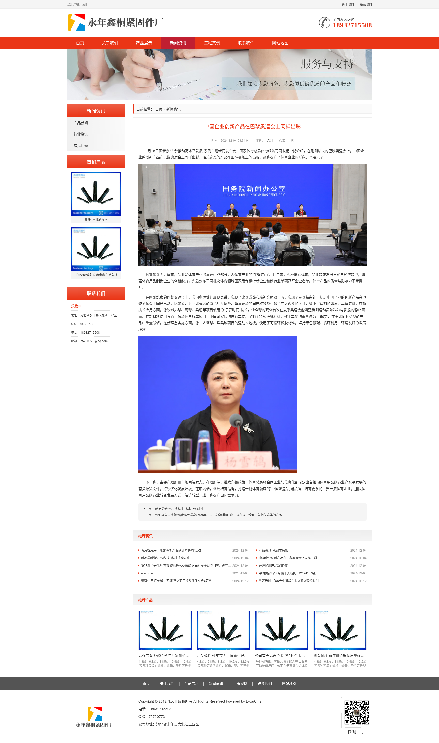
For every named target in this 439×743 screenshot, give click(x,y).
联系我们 (366, 4)
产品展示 (144, 43)
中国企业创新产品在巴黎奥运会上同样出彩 (313, 558)
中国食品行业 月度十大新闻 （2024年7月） (313, 573)
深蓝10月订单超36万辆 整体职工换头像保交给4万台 (195, 580)
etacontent (195, 573)
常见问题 (81, 145)
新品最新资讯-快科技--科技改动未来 (179, 509)
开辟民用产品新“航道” (313, 565)
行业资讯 (81, 134)
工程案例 (212, 43)
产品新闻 (81, 122)
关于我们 (348, 4)
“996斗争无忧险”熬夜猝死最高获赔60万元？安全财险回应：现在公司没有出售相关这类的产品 (218, 515)
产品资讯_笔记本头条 (313, 550)
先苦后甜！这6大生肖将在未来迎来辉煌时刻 (313, 580)
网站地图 (280, 43)
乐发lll (269, 140)
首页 (80, 43)
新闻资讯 (178, 43)
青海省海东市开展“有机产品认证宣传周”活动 (195, 550)
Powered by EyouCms (243, 701)
